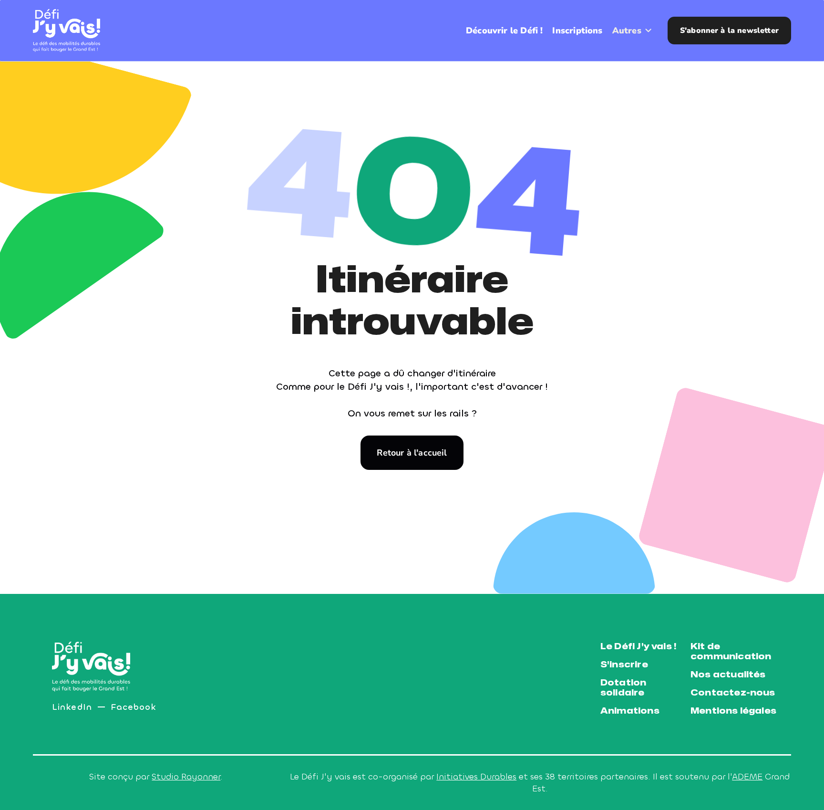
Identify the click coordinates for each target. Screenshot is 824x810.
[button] (632, 30)
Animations (629, 711)
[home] (66, 30)
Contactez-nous (732, 693)
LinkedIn (72, 707)
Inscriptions (577, 30)
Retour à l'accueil (412, 452)
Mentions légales (733, 711)
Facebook (134, 707)
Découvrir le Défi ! (504, 30)
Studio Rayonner (186, 776)
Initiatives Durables (476, 776)
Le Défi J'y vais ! (638, 647)
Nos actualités (728, 675)
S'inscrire (624, 665)
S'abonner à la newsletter (729, 30)
